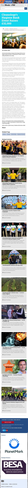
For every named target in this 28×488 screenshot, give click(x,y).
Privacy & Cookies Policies (6, 486)
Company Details (4, 484)
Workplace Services (13, 28)
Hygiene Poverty (21, 134)
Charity (8, 134)
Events (4, 134)
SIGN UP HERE (8, 422)
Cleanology (13, 134)
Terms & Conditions (13, 484)
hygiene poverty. (22, 66)
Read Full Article (7, 163)
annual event (6, 57)
